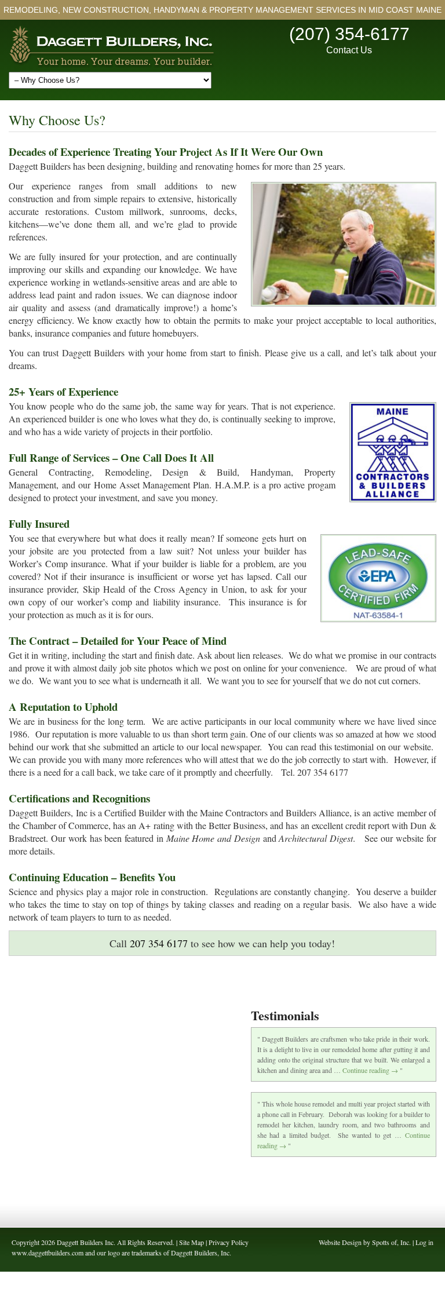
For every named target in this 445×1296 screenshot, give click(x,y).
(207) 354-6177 (349, 33)
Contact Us (349, 50)
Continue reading (370, 1070)
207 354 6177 (159, 943)
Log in (424, 1242)
